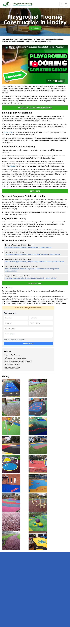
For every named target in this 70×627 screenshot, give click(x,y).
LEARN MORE (35, 191)
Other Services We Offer (12, 367)
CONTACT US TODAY (35, 283)
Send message (28, 344)
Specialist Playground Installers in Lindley (18, 361)
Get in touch (35, 28)
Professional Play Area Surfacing (15, 358)
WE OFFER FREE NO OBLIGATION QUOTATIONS (35, 108)
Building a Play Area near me (13, 355)
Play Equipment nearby (12, 364)
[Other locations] (61, 4)
